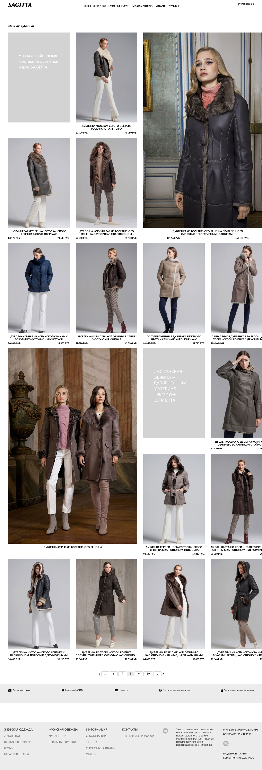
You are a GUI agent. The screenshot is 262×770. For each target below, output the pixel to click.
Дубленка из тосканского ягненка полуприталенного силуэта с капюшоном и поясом (106, 654)
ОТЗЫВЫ (174, 6)
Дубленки (12, 736)
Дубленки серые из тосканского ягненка (73, 547)
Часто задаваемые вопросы (176, 690)
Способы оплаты (100, 748)
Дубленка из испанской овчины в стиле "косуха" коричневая (106, 338)
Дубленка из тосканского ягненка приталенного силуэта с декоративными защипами (208, 232)
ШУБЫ (87, 6)
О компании (96, 736)
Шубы (9, 748)
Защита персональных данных (239, 690)
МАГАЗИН (161, 6)
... (105, 673)
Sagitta (91, 742)
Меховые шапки (17, 754)
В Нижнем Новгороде (139, 736)
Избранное (247, 4)
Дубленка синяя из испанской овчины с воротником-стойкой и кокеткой (39, 338)
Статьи (91, 754)
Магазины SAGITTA (74, 690)
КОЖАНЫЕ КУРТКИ (119, 6)
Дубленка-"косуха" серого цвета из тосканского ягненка (106, 127)
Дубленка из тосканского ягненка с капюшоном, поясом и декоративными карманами (39, 654)
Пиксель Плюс (245, 758)
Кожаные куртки (18, 742)
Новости (124, 690)
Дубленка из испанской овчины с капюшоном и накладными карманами (174, 654)
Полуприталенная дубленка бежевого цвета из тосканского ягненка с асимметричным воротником (174, 338)
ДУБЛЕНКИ (99, 6)
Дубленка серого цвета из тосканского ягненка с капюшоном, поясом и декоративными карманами (174, 548)
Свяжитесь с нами (21, 690)
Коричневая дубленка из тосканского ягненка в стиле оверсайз (39, 232)
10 (148, 673)
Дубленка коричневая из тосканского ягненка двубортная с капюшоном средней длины (106, 233)
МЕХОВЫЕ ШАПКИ (142, 6)
